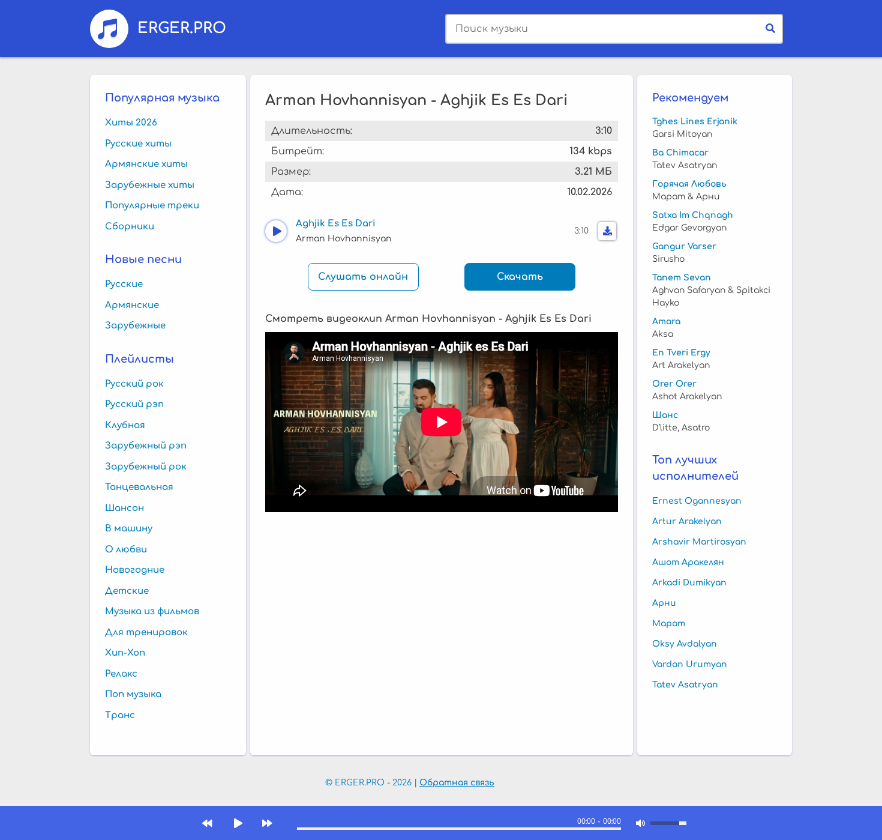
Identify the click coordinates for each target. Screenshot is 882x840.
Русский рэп (134, 404)
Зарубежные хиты (149, 185)
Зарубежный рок (146, 467)
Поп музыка (133, 694)
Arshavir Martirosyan (699, 541)
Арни (664, 603)
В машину (128, 529)
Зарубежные (135, 326)
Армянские (132, 305)
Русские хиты (138, 144)
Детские (127, 591)
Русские (124, 284)
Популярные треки (152, 206)
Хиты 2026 (131, 123)
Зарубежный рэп (146, 446)
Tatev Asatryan (685, 684)
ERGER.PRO (181, 27)
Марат (668, 623)
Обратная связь (456, 782)
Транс (120, 715)
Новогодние (134, 570)
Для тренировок (146, 632)
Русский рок (134, 384)
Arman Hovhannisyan (344, 238)
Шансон (124, 508)
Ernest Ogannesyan (697, 501)
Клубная (125, 425)
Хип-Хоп (125, 653)
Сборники (129, 227)
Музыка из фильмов (152, 611)
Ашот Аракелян (688, 562)
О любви (126, 550)
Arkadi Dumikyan (689, 582)
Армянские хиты (146, 164)
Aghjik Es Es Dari (336, 224)
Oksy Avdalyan (684, 643)
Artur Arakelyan (687, 521)
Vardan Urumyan (689, 664)
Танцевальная (139, 487)
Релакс (121, 674)
